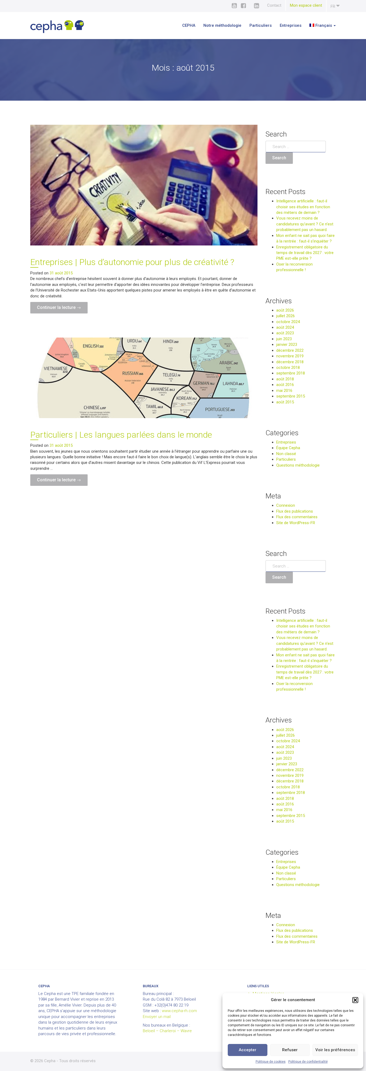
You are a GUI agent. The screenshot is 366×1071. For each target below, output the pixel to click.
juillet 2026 (285, 315)
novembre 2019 (290, 356)
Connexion (285, 505)
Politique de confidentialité (308, 1062)
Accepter (247, 1049)
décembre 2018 (290, 361)
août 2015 (285, 402)
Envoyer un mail (157, 1016)
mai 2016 (284, 390)
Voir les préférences (335, 1049)
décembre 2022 (290, 350)
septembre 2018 (290, 373)
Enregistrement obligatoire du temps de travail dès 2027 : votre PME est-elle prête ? (305, 253)
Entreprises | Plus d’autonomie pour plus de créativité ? (132, 262)
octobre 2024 (288, 321)
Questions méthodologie (298, 465)
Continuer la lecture (62, 309)
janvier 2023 (286, 344)
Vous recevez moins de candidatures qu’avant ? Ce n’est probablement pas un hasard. (304, 224)
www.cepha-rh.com (179, 1010)
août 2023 (285, 333)
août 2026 (285, 310)
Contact (274, 5)
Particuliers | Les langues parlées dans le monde (121, 435)
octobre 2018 (288, 367)
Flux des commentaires (297, 516)
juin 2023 (284, 338)
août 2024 (285, 327)
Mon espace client (306, 5)
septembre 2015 (290, 396)
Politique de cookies (271, 1062)
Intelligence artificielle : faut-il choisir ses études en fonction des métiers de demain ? (303, 207)
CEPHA (188, 25)
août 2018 (285, 379)
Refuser (290, 1049)
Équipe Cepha (288, 447)
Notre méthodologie (222, 25)
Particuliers (260, 25)
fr (333, 6)
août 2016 (285, 384)
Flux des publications (294, 511)
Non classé (286, 453)
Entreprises (290, 25)
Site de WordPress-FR (295, 522)
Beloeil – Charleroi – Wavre (167, 1030)
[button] (355, 1000)
